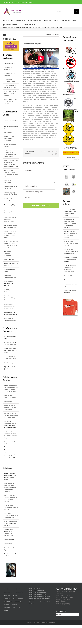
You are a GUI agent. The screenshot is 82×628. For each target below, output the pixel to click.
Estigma (15, 595)
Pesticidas (6, 604)
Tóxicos (6, 610)
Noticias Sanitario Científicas (36, 590)
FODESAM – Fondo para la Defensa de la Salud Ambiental (10, 523)
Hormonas (20, 598)
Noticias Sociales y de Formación (37, 592)
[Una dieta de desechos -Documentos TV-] (73, 184)
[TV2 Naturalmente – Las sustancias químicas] (66, 191)
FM (14, 598)
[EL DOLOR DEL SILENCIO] (66, 177)
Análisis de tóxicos (9, 259)
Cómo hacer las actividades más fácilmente (8, 284)
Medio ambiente (8, 601)
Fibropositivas (8, 544)
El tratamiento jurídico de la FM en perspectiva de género (11, 444)
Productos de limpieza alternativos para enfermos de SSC (10, 219)
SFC (14, 607)
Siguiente (55, 35)
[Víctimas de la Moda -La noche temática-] (66, 184)
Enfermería (7, 595)
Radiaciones (7, 607)
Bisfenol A (12, 589)
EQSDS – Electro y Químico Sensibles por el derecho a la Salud (11, 515)
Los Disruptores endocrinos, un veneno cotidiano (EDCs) (10, 306)
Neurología (18, 601)
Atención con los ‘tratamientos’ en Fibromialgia (8, 253)
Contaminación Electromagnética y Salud (9, 298)
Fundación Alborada (9, 540)
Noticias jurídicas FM (9, 63)
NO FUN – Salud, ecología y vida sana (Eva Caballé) (11, 507)
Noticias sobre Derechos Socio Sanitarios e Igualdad (10, 93)
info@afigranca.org (27, 2)
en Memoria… (8, 132)
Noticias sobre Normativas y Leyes (37, 594)
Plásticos (14, 604)
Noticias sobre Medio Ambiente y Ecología (39, 596)
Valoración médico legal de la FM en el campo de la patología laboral (11, 415)
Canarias (20, 589)
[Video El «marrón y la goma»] (73, 177)
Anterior (48, 35)
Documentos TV (19, 592)
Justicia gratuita (8, 401)
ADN (5, 589)
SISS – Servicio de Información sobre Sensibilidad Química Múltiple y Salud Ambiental (10, 487)
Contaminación (8, 592)
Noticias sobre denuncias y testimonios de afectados (11, 101)
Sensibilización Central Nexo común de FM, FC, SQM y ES (10, 351)
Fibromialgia (7, 598)
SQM (19, 607)
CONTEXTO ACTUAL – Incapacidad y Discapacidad (10, 138)
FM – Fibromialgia (9, 363)
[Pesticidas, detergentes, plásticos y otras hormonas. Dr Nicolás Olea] (73, 191)
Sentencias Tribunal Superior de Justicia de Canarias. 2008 (10, 407)
